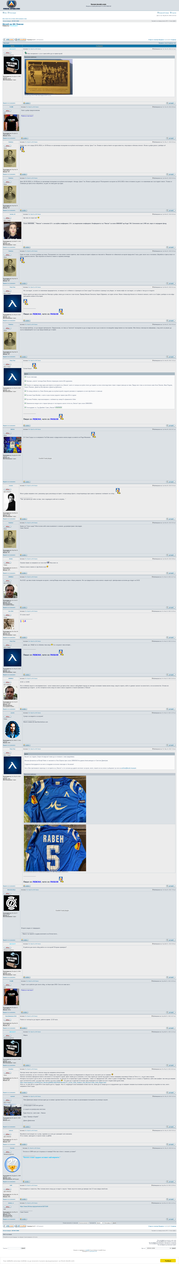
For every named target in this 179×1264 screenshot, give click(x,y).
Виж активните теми (21, 18)
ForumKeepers (14, 25)
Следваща (173, 39)
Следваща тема (172, 43)
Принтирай (6, 43)
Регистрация (12, 12)
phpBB (87, 1250)
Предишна (161, 39)
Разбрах (168, 1260)
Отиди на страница (153, 39)
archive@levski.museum (128, 768)
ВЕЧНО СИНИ (15, 21)
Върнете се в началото (9, 103)
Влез (5, 12)
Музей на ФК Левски (13, 24)
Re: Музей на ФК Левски (35, 48)
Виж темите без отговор (9, 18)
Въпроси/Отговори (164, 12)
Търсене (173, 12)
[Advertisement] (89, 32)
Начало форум (7, 21)
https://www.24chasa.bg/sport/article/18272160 (34, 1206)
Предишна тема (163, 43)
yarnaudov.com (93, 1251)
